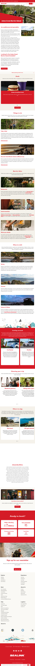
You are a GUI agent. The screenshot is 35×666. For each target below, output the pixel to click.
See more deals (17, 107)
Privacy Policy (12, 659)
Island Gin (28, 237)
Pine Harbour (3, 581)
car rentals (14, 352)
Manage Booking (4, 590)
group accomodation (31, 393)
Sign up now (17, 569)
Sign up (31, 3)
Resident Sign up (4, 597)
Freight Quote (23, 605)
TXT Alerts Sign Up (17, 646)
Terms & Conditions (18, 659)
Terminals (22, 577)
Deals (2, 594)
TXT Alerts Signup (4, 605)
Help (2, 602)
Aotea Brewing (27, 236)
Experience (23, 575)
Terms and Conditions (4, 609)
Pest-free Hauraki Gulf (4, 619)
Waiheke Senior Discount (5, 620)
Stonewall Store (16, 215)
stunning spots (24, 431)
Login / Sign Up (9, 646)
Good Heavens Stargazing (10, 312)
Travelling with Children (5, 612)
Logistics (23, 602)
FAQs (2, 606)
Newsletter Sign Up (26, 646)
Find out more (4, 140)
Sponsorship (23, 593)
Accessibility (23, 659)
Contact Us (3, 603)
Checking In (23, 578)
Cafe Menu (23, 584)
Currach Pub (30, 191)
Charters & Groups (4, 593)
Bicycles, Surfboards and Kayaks (6, 616)
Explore (3, 575)
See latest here (16, 1)
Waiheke (2, 577)
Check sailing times (4, 68)
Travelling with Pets (4, 613)
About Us (23, 587)
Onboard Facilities (24, 581)
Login (26, 3)
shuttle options (24, 353)
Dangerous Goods (4, 615)
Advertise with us (24, 594)
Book (2, 587)
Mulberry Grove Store (6, 215)
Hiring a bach (5, 430)
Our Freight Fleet (24, 603)
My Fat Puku (28, 192)
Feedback (22, 590)
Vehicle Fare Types (4, 596)
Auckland (2, 578)
